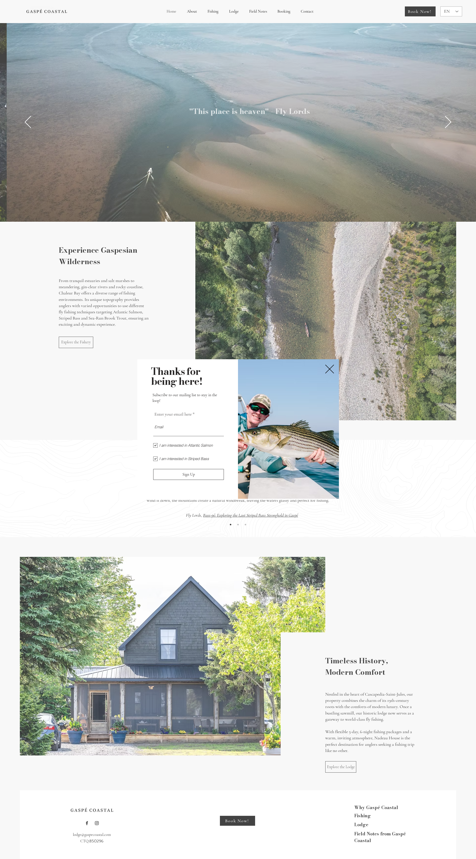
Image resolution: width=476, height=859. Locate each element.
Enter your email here (173, 414)
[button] (329, 369)
